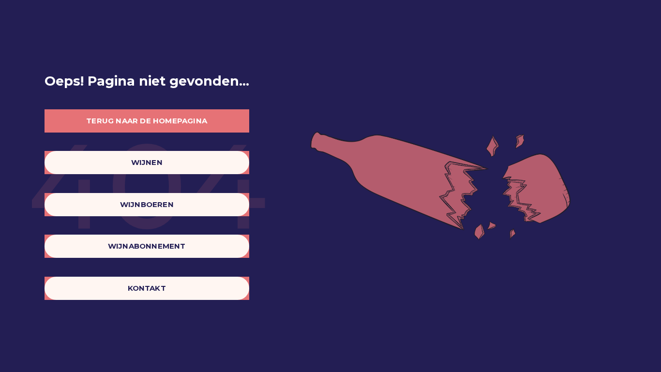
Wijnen (147, 162)
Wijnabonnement (147, 246)
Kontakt (147, 288)
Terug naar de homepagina (146, 120)
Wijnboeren (147, 204)
